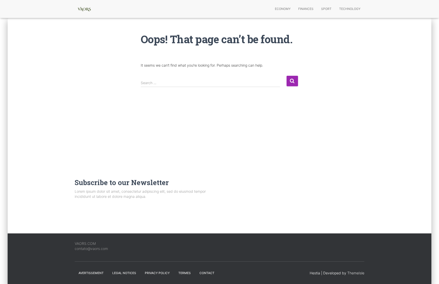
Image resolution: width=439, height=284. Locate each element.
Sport (326, 9)
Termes (184, 273)
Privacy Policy (157, 273)
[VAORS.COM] (84, 9)
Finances (305, 9)
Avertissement (91, 273)
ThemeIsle (355, 273)
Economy (283, 9)
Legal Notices (124, 273)
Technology (349, 9)
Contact (206, 273)
